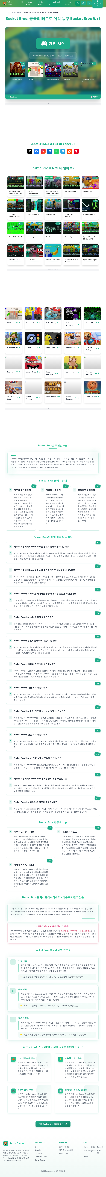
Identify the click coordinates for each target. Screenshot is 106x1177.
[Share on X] (29, 151)
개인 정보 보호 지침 (66, 1150)
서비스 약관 (63, 1153)
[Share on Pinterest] (76, 151)
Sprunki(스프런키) (55, 3)
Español (100, 1147)
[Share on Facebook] (36, 151)
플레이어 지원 (64, 1147)
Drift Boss (40, 3)
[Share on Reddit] (69, 151)
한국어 (86, 1156)
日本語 (92, 1147)
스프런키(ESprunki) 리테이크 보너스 (75, 931)
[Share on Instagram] (43, 151)
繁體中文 (99, 1152)
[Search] (77, 3)
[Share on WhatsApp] (56, 151)
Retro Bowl (29, 3)
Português (86, 1151)
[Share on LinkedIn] (49, 151)
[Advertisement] (53, 119)
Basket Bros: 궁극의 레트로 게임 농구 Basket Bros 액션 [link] (41, 13)
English (86, 1147)
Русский (93, 1151)
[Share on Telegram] (62, 151)
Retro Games (16, 13)
